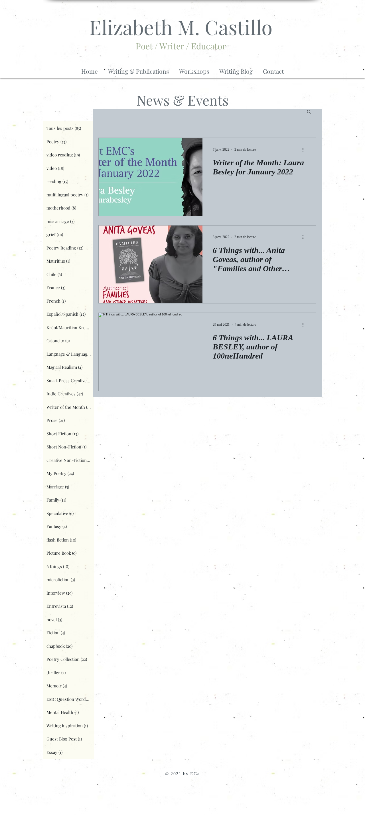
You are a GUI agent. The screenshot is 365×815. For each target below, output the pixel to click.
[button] (138, 68)
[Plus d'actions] (304, 149)
